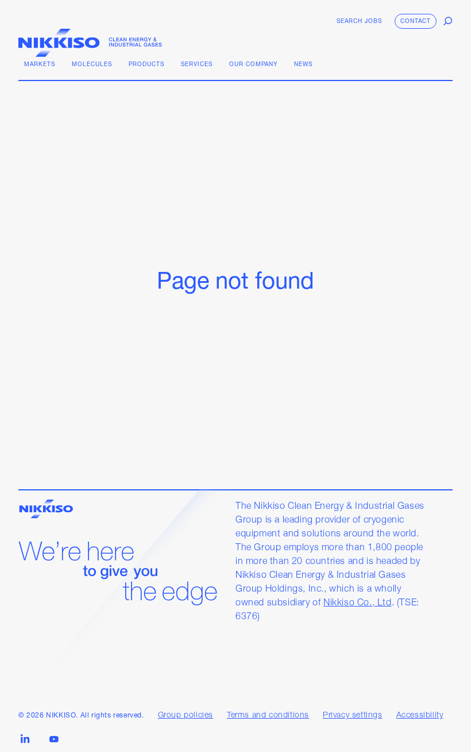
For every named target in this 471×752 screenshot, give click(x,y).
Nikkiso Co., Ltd (357, 603)
